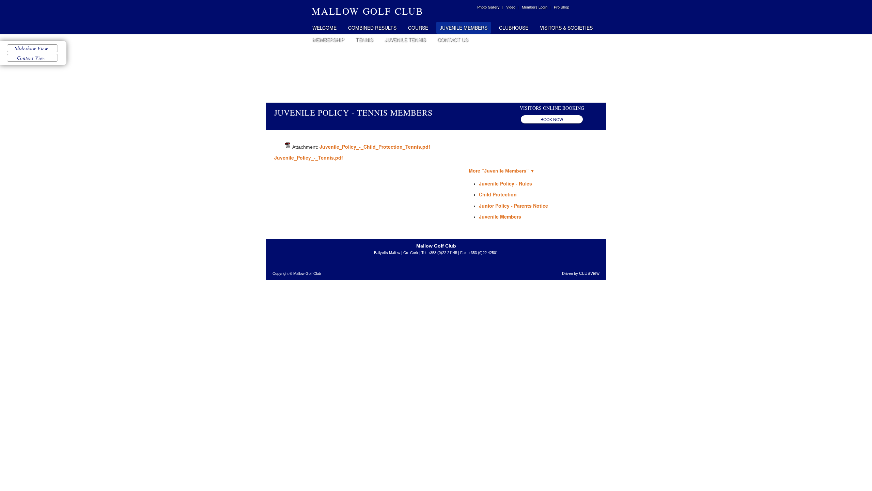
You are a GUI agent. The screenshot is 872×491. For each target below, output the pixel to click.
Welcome (324, 27)
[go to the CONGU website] (465, 268)
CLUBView (589, 273)
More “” (502, 170)
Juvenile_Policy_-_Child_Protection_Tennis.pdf (375, 146)
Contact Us (452, 39)
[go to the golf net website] (442, 268)
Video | (512, 7)
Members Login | (536, 7)
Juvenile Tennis (405, 39)
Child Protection (498, 194)
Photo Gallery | (490, 7)
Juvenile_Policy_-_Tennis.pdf (308, 157)
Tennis (364, 39)
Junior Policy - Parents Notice (513, 205)
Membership (328, 39)
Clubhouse (513, 27)
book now (552, 119)
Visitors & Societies (566, 27)
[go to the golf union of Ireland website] (405, 268)
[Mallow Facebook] (469, 8)
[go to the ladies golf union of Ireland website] (420, 268)
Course (418, 27)
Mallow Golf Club (286, 17)
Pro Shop (561, 7)
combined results (372, 27)
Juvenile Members (463, 27)
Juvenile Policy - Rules (505, 183)
